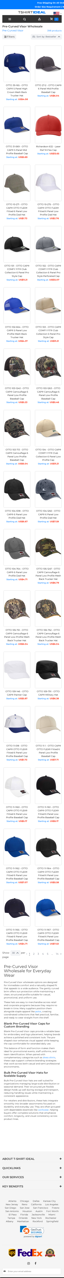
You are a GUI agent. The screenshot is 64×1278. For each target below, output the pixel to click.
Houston (27, 1211)
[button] (32, 1232)
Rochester (50, 1218)
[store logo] (32, 13)
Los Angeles (51, 1204)
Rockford (38, 1221)
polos (38, 1011)
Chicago (24, 1201)
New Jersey (12, 1204)
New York (36, 1218)
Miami (51, 1214)
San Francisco (40, 1207)
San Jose (24, 1207)
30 (13, 952)
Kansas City (49, 1201)
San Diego (10, 1207)
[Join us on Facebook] (35, 1263)
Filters (11, 36)
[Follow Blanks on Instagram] (28, 1263)
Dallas (36, 1201)
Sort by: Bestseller (46, 36)
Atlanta (12, 1201)
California (36, 1204)
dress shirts (49, 1057)
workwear (43, 1109)
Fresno (55, 1207)
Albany (9, 1221)
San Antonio (12, 1211)
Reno (24, 1204)
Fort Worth (52, 1211)
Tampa (11, 1218)
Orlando (23, 1218)
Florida (24, 1214)
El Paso (13, 1214)
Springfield (52, 1221)
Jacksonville (38, 1214)
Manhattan (23, 1221)
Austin (39, 1211)
